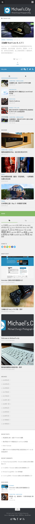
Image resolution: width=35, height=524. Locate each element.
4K (2, 225)
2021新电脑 (19, 472)
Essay (3, 174)
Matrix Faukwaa (7, 445)
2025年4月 (6, 380)
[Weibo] (22, 69)
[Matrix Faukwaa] (4, 101)
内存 (13, 230)
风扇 (31, 235)
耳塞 (15, 235)
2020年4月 (6, 408)
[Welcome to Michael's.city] (17, 325)
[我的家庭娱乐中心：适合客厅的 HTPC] (17, 140)
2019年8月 (6, 420)
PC (8, 227)
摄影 (3, 232)
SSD (28, 227)
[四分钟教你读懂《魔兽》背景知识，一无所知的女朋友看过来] (17, 165)
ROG (20, 227)
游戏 (5, 234)
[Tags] (9, 221)
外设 (16, 230)
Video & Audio (19, 81)
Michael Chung (7, 472)
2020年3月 (6, 412)
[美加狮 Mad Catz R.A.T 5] (17, 29)
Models (11, 107)
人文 (9, 229)
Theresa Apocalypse (8, 462)
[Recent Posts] (9, 76)
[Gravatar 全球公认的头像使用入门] (17, 267)
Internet (11, 485)
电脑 (11, 234)
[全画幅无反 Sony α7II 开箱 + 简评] (17, 296)
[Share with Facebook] (12, 247)
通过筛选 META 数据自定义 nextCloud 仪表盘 (15, 441)
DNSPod (21, 515)
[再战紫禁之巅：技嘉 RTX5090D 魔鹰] (4, 83)
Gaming (3, 40)
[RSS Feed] (33, 69)
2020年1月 (6, 416)
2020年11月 (6, 404)
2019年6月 (6, 424)
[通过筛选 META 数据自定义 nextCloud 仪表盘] (4, 92)
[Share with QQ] (2, 247)
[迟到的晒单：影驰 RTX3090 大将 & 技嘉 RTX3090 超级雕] (4, 119)
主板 (31, 227)
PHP (11, 227)
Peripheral (10, 40)
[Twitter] (30, 69)
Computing (12, 81)
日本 (15, 232)
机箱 (25, 232)
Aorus (10, 225)
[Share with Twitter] (15, 247)
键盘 (21, 235)
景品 (22, 232)
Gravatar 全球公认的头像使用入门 (19, 468)
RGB (17, 227)
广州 (24, 230)
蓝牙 (17, 235)
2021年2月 (6, 396)
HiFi (29, 225)
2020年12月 (6, 400)
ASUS (13, 225)
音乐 (23, 235)
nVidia (4, 227)
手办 (27, 230)
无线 (12, 232)
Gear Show (12, 99)
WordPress (28, 515)
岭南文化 (21, 230)
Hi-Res (25, 225)
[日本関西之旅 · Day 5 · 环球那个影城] (17, 191)
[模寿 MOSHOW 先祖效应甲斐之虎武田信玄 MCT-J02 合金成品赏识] (4, 110)
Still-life (16, 107)
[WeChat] (25, 69)
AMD (5, 225)
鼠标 (2, 236)
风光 (27, 234)
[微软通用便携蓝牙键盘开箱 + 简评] (17, 354)
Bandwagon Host (13, 515)
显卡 (19, 232)
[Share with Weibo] (5, 247)
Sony (24, 227)
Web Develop (12, 89)
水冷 (29, 232)
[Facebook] (27, 69)
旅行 (9, 232)
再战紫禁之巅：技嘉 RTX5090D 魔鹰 (13, 438)
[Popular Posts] (26, 76)
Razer (13, 227)
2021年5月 (6, 392)
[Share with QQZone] (10, 247)
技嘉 (30, 230)
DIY (20, 225)
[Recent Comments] (26, 221)
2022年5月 (6, 388)
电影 (8, 235)
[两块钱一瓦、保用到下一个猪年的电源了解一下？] (4, 496)
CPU (17, 225)
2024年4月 (6, 384)
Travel (3, 201)
